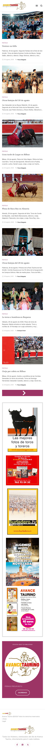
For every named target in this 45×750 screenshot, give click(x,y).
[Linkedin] (22, 744)
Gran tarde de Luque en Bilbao (16, 154)
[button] (36, 5)
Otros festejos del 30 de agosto (16, 100)
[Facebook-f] (17, 744)
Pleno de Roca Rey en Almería (15, 209)
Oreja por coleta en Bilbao (14, 371)
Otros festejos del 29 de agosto (15, 263)
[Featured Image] (22, 25)
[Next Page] (25, 393)
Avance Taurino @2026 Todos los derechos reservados (21, 716)
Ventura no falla (9, 46)
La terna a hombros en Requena (16, 317)
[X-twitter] (28, 744)
